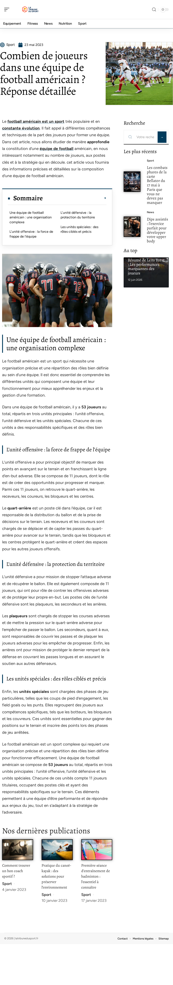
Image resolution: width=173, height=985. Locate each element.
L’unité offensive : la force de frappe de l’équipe (31, 234)
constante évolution (21, 128)
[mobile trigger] (7, 9)
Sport (7, 884)
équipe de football (56, 148)
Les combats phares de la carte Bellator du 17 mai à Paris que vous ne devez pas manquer (157, 185)
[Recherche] (154, 9)
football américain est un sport (35, 121)
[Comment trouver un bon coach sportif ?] (17, 849)
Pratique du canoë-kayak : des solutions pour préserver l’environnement (56, 876)
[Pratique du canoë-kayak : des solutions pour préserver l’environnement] (57, 849)
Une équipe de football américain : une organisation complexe (30, 217)
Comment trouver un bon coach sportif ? (16, 871)
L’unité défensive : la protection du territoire (78, 215)
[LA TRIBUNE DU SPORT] (30, 9)
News (150, 212)
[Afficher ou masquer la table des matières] (75, 198)
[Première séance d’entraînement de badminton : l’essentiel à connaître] (96, 849)
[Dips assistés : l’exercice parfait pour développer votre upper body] (132, 227)
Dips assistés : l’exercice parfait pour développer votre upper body (157, 230)
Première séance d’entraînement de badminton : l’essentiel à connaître (95, 876)
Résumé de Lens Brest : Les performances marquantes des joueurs (146, 266)
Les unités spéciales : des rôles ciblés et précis (79, 229)
